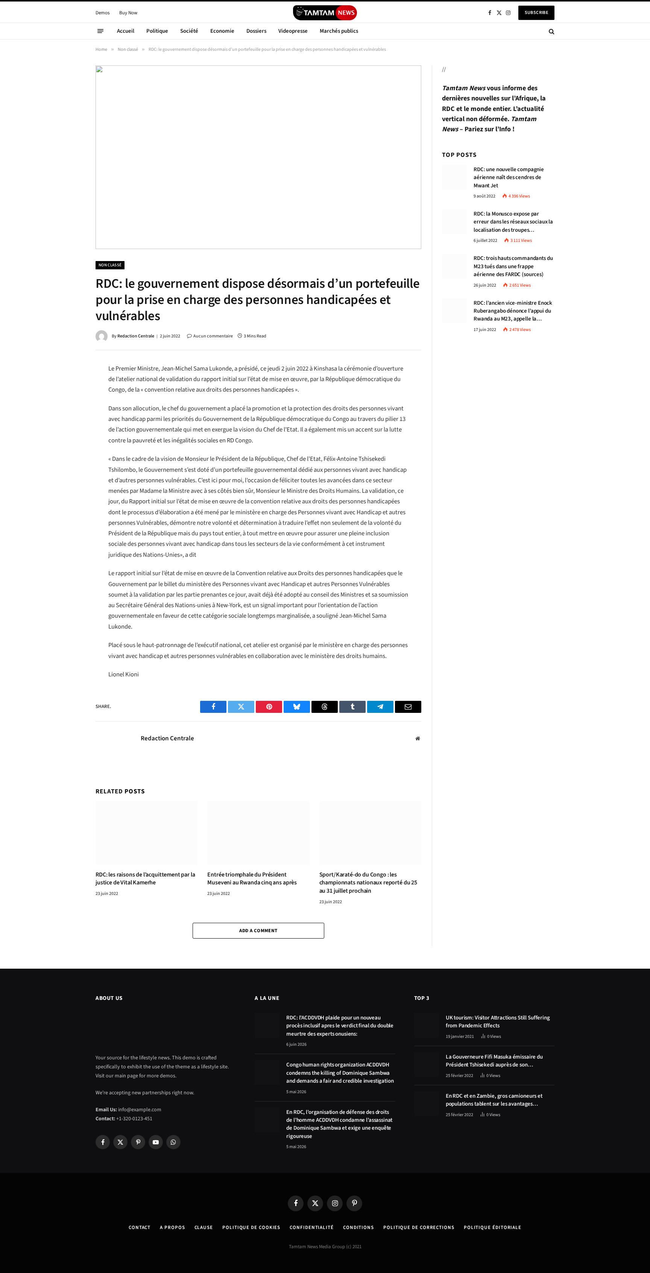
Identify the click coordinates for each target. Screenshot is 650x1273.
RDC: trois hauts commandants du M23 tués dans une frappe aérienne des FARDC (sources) (513, 267)
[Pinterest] (69, 421)
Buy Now (128, 12)
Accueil (125, 31)
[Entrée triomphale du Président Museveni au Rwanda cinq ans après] (258, 833)
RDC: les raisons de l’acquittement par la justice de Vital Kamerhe (145, 879)
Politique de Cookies (251, 1227)
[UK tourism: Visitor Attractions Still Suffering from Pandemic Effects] (426, 1025)
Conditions (358, 1227)
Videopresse (293, 31)
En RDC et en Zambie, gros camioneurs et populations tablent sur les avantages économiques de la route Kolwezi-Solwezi (495, 1100)
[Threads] (69, 437)
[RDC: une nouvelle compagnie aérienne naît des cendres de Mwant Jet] (454, 177)
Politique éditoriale (492, 1227)
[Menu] (100, 31)
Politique (157, 31)
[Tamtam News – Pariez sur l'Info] (325, 13)
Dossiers (256, 31)
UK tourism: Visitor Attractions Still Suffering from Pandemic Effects (498, 1022)
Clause (203, 1227)
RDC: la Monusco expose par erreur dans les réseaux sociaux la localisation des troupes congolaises (513, 222)
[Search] (550, 31)
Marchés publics (339, 31)
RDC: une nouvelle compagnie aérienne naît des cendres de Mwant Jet (509, 178)
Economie (222, 31)
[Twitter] (69, 404)
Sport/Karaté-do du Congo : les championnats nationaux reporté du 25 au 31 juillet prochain (368, 883)
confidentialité (312, 1227)
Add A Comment (258, 930)
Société (189, 31)
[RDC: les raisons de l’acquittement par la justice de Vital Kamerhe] (146, 833)
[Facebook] (69, 388)
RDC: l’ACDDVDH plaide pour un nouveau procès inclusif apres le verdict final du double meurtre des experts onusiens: (339, 1026)
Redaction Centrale (135, 336)
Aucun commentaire (213, 336)
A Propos (172, 1227)
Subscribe (536, 12)
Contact (139, 1227)
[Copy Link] (69, 471)
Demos (102, 12)
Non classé (110, 265)
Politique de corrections (418, 1227)
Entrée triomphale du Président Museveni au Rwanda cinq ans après (252, 879)
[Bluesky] (69, 454)
